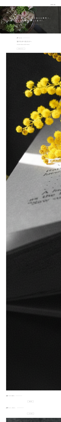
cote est (53, 4)
